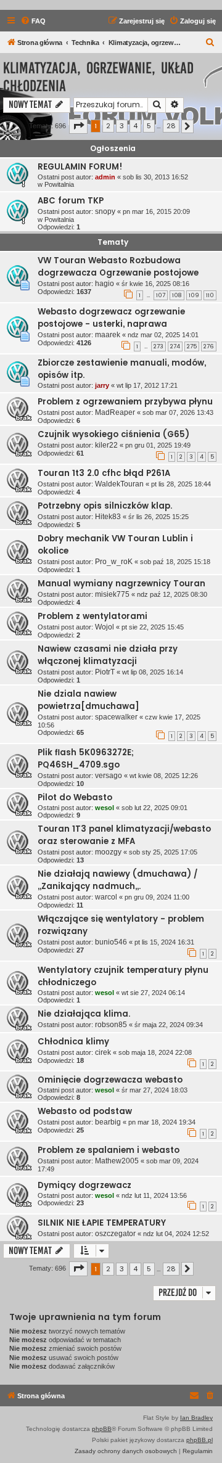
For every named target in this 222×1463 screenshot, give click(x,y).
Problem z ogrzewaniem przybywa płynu (125, 402)
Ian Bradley (196, 1417)
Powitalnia (59, 184)
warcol (106, 897)
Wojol (104, 627)
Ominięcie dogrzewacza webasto (110, 1080)
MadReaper (115, 412)
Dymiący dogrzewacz (84, 1185)
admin (105, 177)
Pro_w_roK (114, 561)
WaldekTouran (119, 484)
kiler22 (106, 445)
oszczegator (115, 1233)
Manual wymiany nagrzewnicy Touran (121, 583)
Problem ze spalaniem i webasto (108, 1150)
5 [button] (149, 126)
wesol (104, 807)
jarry (102, 385)
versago (108, 775)
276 (209, 346)
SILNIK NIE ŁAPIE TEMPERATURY (102, 1223)
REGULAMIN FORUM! (80, 167)
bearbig (108, 1122)
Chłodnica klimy (73, 1041)
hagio (104, 283)
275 (192, 346)
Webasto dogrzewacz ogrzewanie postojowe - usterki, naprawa (111, 318)
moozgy (108, 852)
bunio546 (111, 942)
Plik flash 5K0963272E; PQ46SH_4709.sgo (86, 759)
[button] (78, 126)
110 (210, 295)
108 (177, 295)
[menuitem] (33, 21)
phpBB (102, 1428)
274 (175, 346)
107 (160, 295)
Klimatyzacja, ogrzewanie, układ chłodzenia (98, 77)
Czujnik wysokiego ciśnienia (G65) (113, 434)
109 (194, 295)
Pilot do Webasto (75, 797)
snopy (105, 211)
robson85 (111, 1024)
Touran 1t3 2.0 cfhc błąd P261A (104, 473)
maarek (107, 334)
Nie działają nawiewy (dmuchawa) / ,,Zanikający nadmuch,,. (117, 880)
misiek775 (112, 594)
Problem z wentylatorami (92, 616)
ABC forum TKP (71, 201)
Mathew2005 (117, 1161)
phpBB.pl (199, 1439)
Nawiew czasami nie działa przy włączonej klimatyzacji (108, 655)
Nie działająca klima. (84, 1014)
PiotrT (105, 672)
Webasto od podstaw (85, 1111)
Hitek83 (108, 516)
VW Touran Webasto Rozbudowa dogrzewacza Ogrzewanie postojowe (118, 267)
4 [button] (135, 126)
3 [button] (122, 126)
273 (158, 346)
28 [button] (171, 126)
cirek (103, 1052)
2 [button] (108, 126)
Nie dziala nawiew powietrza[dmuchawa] (88, 700)
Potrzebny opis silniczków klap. (105, 506)
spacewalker (116, 717)
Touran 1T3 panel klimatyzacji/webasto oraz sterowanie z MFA (124, 835)
